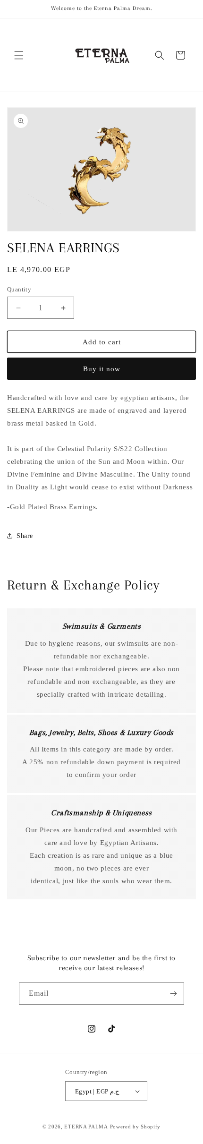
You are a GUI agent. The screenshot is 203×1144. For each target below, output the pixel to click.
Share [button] (25, 535)
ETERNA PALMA (86, 1126)
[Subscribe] (173, 993)
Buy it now (101, 369)
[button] (18, 55)
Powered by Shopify (135, 1126)
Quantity (19, 289)
